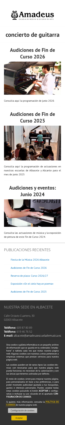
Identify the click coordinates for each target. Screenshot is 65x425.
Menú (61, 4)
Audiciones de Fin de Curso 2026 (32, 53)
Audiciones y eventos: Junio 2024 (32, 191)
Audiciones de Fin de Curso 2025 (32, 117)
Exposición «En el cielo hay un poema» (32, 283)
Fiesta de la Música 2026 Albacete (30, 259)
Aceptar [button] (19, 418)
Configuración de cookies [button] (22, 410)
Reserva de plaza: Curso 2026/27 (29, 275)
